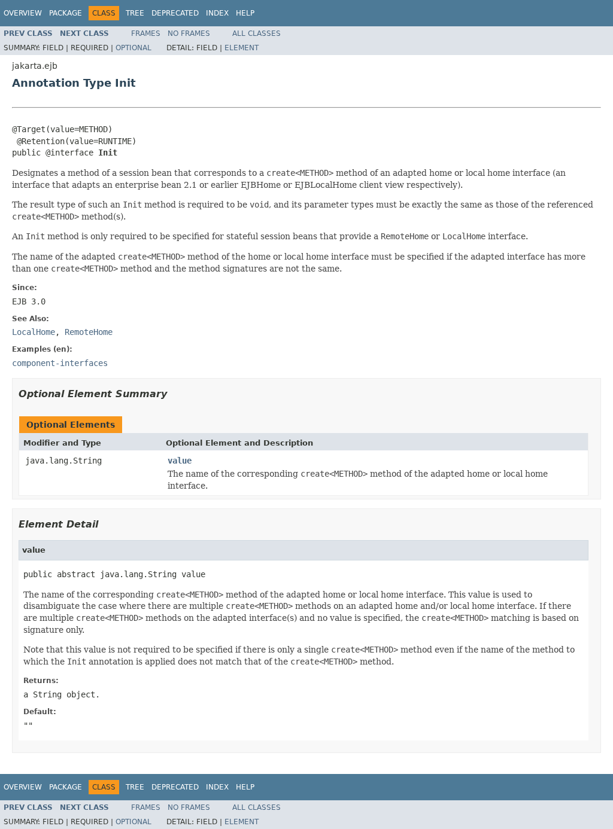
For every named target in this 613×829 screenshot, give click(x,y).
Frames (145, 33)
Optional (133, 48)
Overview (23, 13)
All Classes (256, 33)
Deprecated (175, 13)
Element (241, 48)
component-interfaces (60, 363)
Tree (135, 13)
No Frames (189, 33)
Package (65, 13)
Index (217, 13)
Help (245, 13)
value (180, 460)
